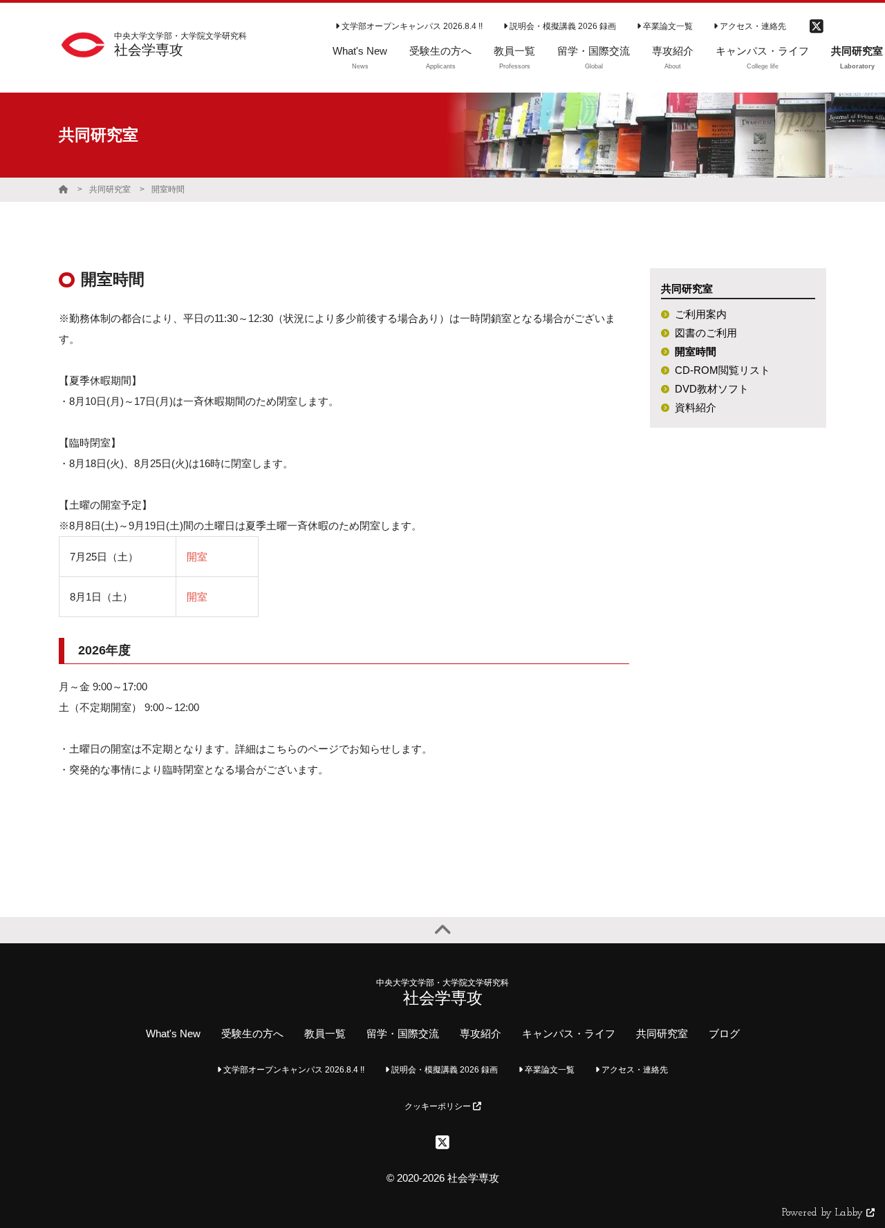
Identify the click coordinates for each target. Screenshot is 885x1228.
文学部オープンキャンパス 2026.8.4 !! (411, 26)
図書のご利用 (706, 333)
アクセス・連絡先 (752, 26)
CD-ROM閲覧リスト (722, 370)
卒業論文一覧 (667, 26)
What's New (173, 1033)
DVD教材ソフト (712, 389)
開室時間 (168, 189)
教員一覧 (325, 1033)
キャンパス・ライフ (568, 1033)
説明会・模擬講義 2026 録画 (561, 26)
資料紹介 (695, 407)
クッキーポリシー (438, 1106)
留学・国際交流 (402, 1033)
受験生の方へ (252, 1033)
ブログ (724, 1033)
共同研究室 (110, 189)
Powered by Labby (824, 1213)
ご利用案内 (701, 314)
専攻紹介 (480, 1033)
